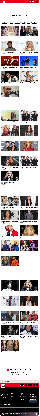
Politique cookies (24, 408)
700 (24, 374)
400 (18, 374)
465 (21, 369)
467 (26, 369)
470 (23, 372)
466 (23, 369)
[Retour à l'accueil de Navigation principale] (4, 2)
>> (35, 369)
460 (8, 369)
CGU (19, 408)
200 (14, 374)
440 (17, 372)
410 (12, 372)
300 (16, 374)
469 (31, 369)
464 (18, 369)
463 (16, 369)
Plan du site (4, 408)
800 (26, 374)
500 (20, 374)
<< (3, 369)
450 (19, 372)
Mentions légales (14, 408)
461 (11, 369)
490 (27, 372)
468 (28, 369)
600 (22, 374)
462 (13, 369)
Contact (9, 408)
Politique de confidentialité (32, 408)
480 (25, 372)
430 (15, 372)
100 (12, 374)
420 (13, 372)
